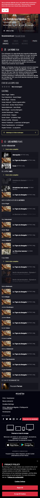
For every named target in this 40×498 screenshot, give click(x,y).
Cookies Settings (20, 481)
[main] (20, 478)
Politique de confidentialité (15, 477)
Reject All (20, 488)
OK (6, 10)
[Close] (37, 461)
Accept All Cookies (20, 494)
